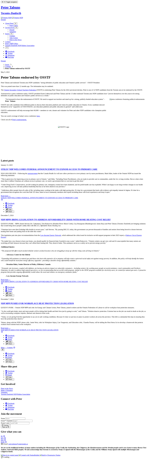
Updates (8, 66)
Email (6, 421)
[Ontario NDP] (6, 18)
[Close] (2, 350)
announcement (33, 173)
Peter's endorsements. (19, 120)
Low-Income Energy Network (50, 235)
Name (3, 418)
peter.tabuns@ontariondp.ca (18, 444)
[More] (15, 23)
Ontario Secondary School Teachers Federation (20, 90)
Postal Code (5, 423)
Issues (7, 65)
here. (38, 116)
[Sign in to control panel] (10, 455)
